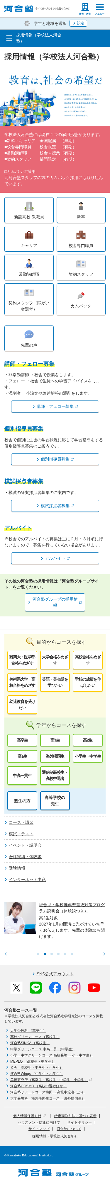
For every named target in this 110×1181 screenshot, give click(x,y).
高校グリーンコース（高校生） (35, 1037)
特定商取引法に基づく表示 (75, 1116)
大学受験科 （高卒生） (28, 1031)
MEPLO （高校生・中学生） (32, 1061)
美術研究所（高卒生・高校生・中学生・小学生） (49, 1080)
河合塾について (69, 1129)
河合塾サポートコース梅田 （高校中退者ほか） (47, 1092)
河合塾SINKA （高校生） (30, 1043)
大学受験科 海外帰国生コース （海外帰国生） (47, 1098)
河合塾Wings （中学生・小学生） (36, 1074)
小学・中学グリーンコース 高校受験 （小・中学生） (51, 1055)
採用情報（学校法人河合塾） (55, 1136)
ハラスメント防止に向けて (39, 1122)
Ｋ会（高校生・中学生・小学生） (36, 1068)
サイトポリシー (79, 1122)
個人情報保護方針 (27, 1116)
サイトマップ (39, 1129)
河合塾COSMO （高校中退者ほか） (38, 1086)
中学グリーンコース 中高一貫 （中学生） (42, 1049)
